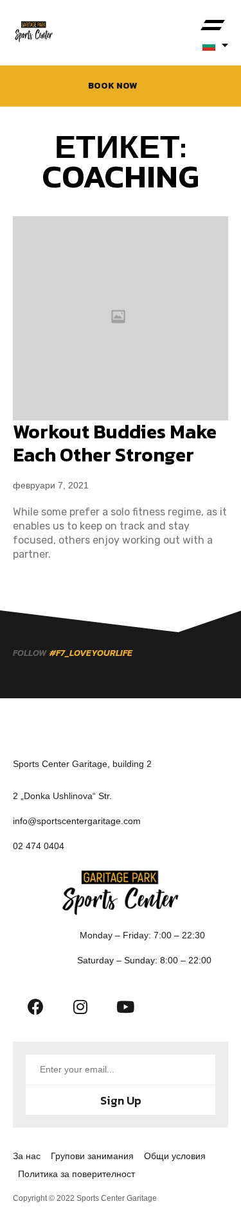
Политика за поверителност (76, 1174)
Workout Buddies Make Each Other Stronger (115, 443)
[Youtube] (125, 1006)
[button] (212, 26)
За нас (26, 1156)
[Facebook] (35, 1006)
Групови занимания (92, 1156)
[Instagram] (80, 1006)
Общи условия (175, 1156)
